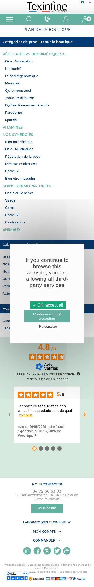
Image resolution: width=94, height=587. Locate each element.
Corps (9, 208)
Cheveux (12, 171)
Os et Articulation (19, 61)
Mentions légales (15, 564)
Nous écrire (47, 508)
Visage (10, 200)
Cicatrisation (15, 222)
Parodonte (13, 112)
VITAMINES (13, 127)
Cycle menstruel (18, 91)
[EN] (89, 3)
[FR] (82, 3)
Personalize (48, 327)
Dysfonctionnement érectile (27, 105)
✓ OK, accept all (48, 305)
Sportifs (11, 120)
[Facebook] (37, 551)
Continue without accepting (47, 316)
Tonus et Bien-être (19, 98)
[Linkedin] (27, 551)
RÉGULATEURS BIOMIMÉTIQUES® (34, 54)
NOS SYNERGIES (18, 134)
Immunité (13, 69)
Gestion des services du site (44, 564)
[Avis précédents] (9, 414)
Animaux (12, 229)
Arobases (82, 571)
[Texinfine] (47, 6)
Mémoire (12, 83)
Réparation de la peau (22, 156)
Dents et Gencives (19, 193)
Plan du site (51, 568)
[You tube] (67, 551)
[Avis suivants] (84, 414)
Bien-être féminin (18, 142)
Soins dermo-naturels (27, 185)
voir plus (26, 415)
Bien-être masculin (20, 178)
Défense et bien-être (21, 164)
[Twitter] (57, 551)
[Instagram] (47, 551)
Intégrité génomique (21, 76)
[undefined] (78, 374)
